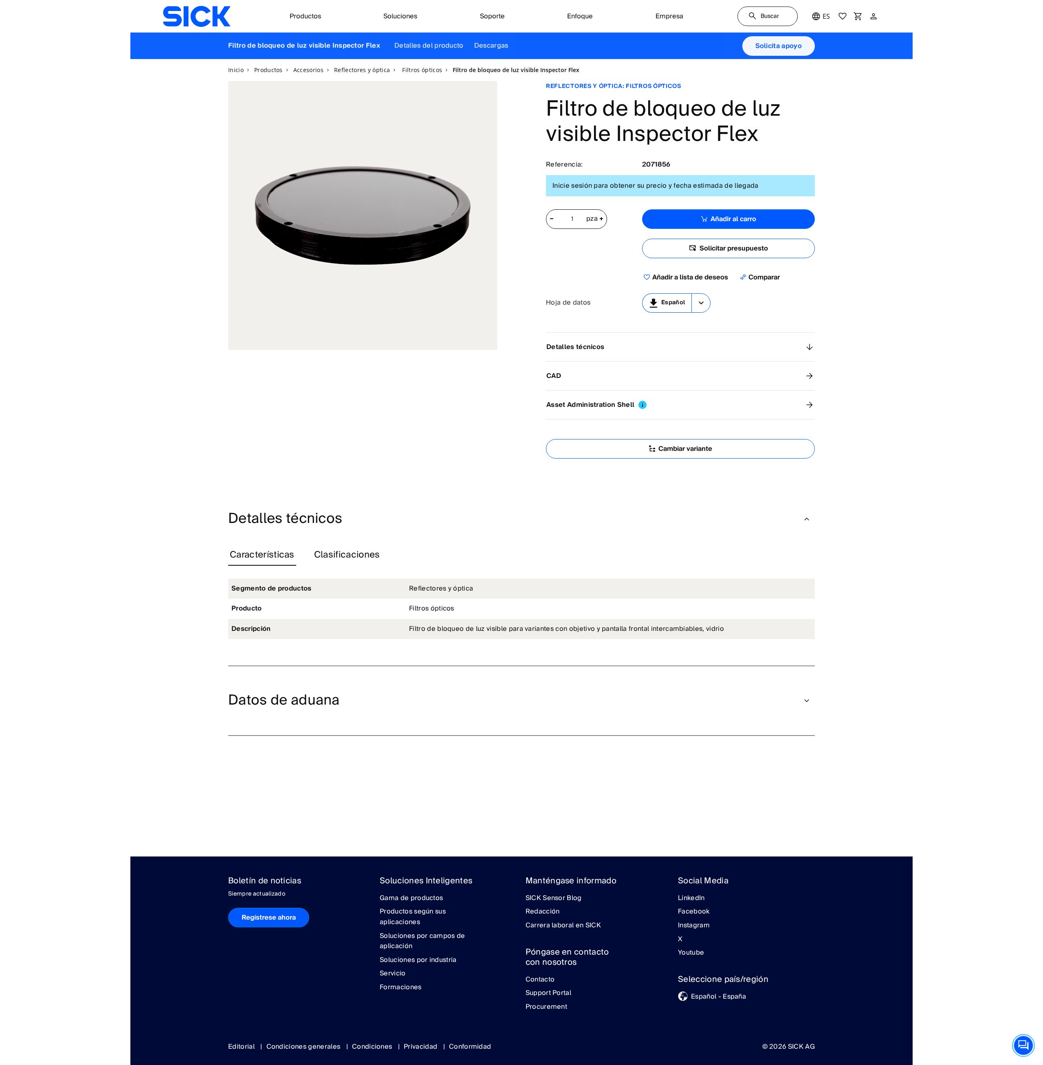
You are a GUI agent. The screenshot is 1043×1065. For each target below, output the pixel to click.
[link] (196, 16)
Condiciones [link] (373, 1046)
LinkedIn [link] (691, 898)
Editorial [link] (242, 1046)
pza (592, 219)
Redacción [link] (543, 912)
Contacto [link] (540, 980)
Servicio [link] (393, 973)
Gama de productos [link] (411, 898)
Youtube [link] (691, 953)
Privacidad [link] (421, 1046)
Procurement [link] (547, 1007)
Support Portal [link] (548, 993)
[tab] (262, 555)
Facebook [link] (694, 912)
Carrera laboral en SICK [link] (563, 925)
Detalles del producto (429, 45)
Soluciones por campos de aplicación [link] (422, 941)
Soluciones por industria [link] (418, 960)
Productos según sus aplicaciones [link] (413, 917)
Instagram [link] (694, 925)
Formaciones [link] (401, 987)
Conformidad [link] (470, 1046)
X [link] (680, 939)
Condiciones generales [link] (304, 1046)
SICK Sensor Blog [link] (554, 898)
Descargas (491, 45)
